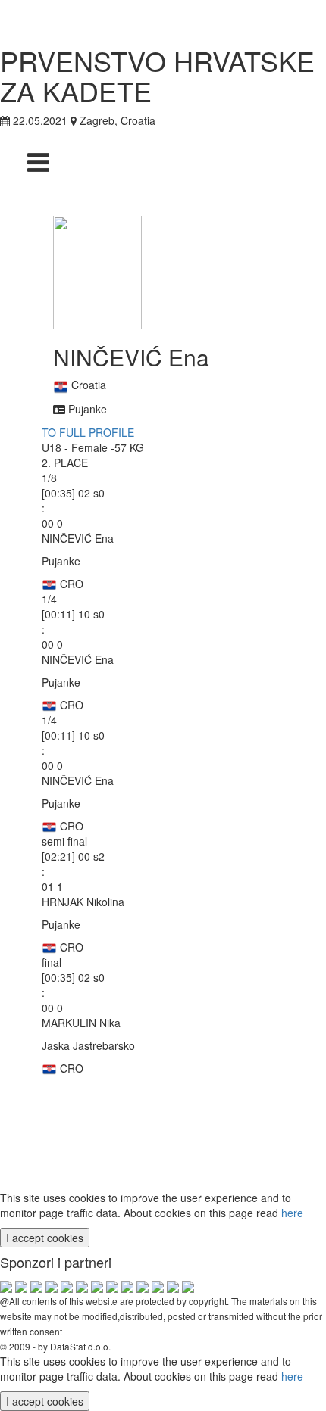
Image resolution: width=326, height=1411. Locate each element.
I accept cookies (44, 1237)
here (292, 1212)
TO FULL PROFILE (88, 432)
